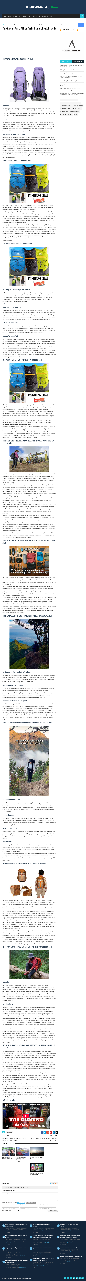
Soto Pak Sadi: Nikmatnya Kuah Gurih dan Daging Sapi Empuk (71, 76)
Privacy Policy (26, 16)
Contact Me (36, 16)
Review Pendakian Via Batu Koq (36, 1157)
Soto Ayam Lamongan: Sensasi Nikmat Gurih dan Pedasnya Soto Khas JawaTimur (72, 93)
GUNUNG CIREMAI (72, 100)
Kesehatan (16, 16)
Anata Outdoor (47, 16)
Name (3, 1205)
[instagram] (71, 1278)
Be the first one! (25, 1187)
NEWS (9, 16)
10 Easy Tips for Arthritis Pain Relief (69, 70)
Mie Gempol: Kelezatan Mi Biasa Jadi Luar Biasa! (71, 84)
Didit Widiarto (27, 1278)
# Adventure (9, 1132)
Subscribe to (5, 1210)
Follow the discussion (56, 1183)
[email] (77, 1278)
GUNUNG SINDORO (65, 108)
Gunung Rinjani (74, 111)
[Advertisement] (29, 44)
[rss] (74, 1278)
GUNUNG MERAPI (64, 102)
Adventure (10, 25)
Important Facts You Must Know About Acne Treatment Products (72, 66)
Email (21, 1205)
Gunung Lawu (64, 111)
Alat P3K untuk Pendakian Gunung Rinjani (36, 1173)
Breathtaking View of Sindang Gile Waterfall (7, 1157)
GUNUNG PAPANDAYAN (66, 105)
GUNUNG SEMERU (78, 105)
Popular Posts (78, 61)
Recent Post (66, 61)
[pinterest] (82, 1278)
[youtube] (79, 1278)
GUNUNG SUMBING (76, 108)
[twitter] (65, 1278)
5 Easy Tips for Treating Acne (68, 73)
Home (4, 16)
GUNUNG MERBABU (75, 102)
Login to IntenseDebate (21, 1203)
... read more (21, 1255)
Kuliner (70, 114)
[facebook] (68, 1278)
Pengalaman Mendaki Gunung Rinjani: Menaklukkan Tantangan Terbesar (22, 1159)
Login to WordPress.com (31, 1203)
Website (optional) (43, 1205)
